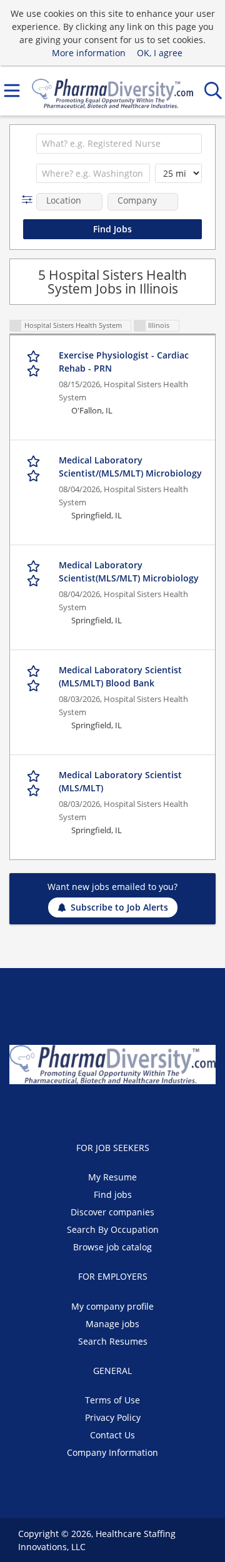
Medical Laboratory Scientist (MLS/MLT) (120, 781)
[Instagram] (144, 1110)
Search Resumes (113, 1341)
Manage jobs (112, 1324)
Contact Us (112, 1435)
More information (89, 53)
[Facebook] (84, 1110)
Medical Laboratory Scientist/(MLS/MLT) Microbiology (130, 466)
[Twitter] (105, 1110)
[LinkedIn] (125, 1110)
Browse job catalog (112, 1247)
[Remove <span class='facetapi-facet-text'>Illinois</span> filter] (140, 325)
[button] (29, 199)
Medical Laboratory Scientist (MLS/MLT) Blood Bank (120, 676)
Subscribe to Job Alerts (119, 907)
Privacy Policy (113, 1417)
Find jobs (113, 1194)
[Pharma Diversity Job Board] (112, 91)
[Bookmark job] (34, 362)
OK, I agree (159, 53)
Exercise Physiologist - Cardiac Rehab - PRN (124, 361)
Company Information (112, 1452)
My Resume (112, 1177)
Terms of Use (112, 1400)
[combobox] (119, 144)
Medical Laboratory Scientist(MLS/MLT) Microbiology (129, 571)
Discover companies (112, 1212)
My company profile (112, 1306)
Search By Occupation (113, 1229)
